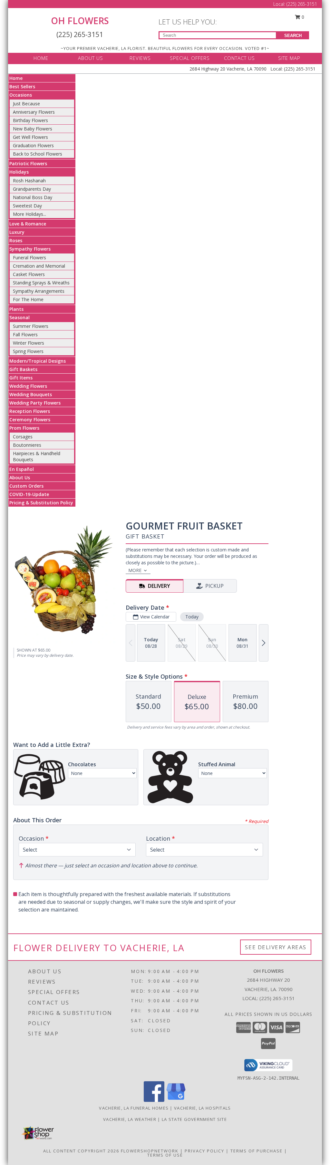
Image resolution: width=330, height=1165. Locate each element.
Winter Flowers (28, 343)
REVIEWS (140, 58)
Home (16, 78)
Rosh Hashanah (29, 180)
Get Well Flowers (30, 137)
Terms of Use (165, 1155)
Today (192, 617)
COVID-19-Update (29, 494)
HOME (41, 58)
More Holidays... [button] (29, 214)
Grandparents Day (32, 189)
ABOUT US (90, 58)
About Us (19, 477)
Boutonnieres (27, 445)
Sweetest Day (27, 206)
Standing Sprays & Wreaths (41, 283)
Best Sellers (22, 86)
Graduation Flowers (33, 145)
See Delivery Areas (275, 947)
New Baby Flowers (32, 129)
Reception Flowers (29, 411)
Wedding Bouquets (30, 394)
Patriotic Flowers (28, 163)
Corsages (23, 437)
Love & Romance (27, 224)
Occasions (20, 95)
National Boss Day (32, 197)
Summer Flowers (30, 326)
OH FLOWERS (80, 20)
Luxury (16, 232)
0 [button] (302, 17)
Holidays (19, 172)
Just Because (26, 103)
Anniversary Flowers (34, 112)
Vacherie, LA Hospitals (202, 1108)
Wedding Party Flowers (35, 403)
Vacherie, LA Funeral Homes (134, 1108)
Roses (15, 240)
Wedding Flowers (28, 386)
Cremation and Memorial (39, 266)
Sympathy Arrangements (38, 291)
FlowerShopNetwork (150, 1151)
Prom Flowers (24, 428)
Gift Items (21, 378)
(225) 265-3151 (301, 4)
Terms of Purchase (256, 1151)
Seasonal (19, 317)
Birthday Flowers (30, 120)
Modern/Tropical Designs (37, 361)
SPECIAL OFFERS (190, 58)
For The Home (28, 299)
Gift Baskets (23, 369)
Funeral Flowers (29, 257)
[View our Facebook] (154, 1100)
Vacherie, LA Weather (129, 1119)
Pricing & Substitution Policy (41, 503)
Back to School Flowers (37, 154)
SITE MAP (289, 58)
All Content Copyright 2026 (81, 1151)
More (134, 570)
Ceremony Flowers (29, 419)
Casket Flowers (29, 274)
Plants (16, 309)
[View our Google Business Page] (176, 1100)
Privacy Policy (204, 1151)
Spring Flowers (28, 351)
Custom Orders (26, 486)
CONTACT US (239, 58)
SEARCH (293, 35)
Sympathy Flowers (30, 249)
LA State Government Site (194, 1119)
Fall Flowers (25, 334)
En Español (21, 469)
